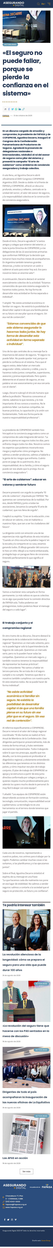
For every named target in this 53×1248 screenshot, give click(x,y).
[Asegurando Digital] (14, 4)
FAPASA (6, 115)
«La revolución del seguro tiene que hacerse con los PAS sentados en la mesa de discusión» (26, 1031)
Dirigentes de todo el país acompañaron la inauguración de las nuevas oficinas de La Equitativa (26, 1097)
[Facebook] (4, 1219)
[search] (38, 4)
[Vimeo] (15, 1219)
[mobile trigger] (48, 4)
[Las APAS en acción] (26, 1133)
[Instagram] (12, 1219)
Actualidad (10, 44)
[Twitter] (8, 1219)
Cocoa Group (45, 1240)
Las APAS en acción (15, 1158)
